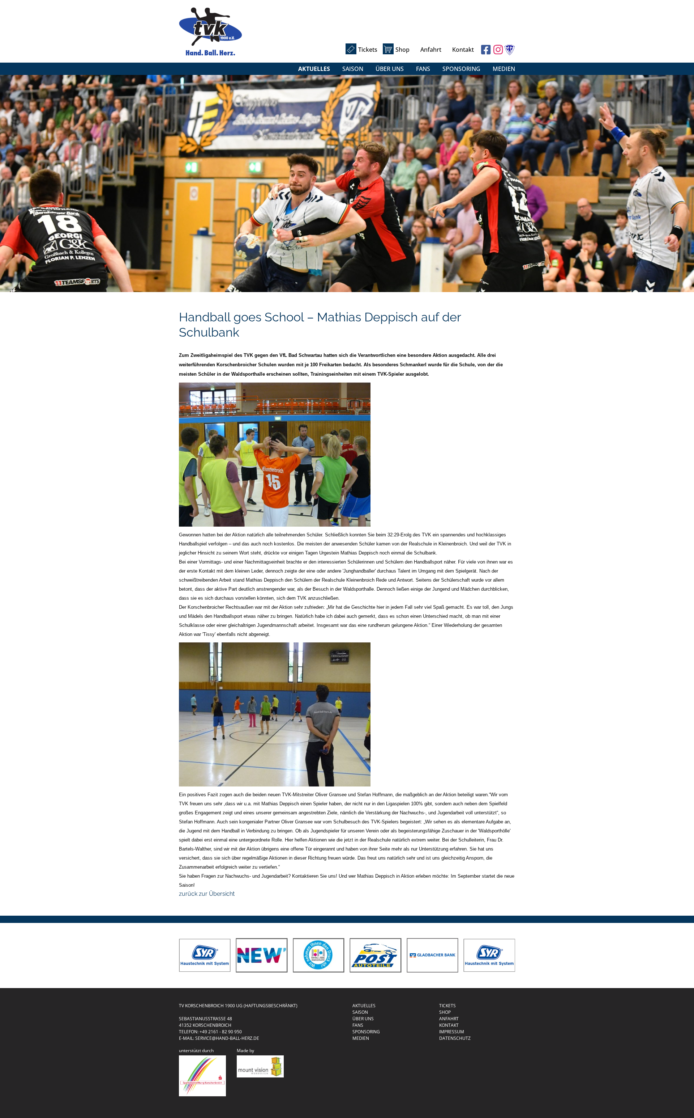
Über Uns (390, 69)
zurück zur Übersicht (207, 893)
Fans (423, 69)
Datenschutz (455, 1038)
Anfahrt (430, 50)
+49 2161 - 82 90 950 (221, 1032)
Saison (352, 69)
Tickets (367, 50)
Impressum (451, 1032)
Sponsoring (461, 69)
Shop (402, 50)
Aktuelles (314, 69)
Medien (504, 69)
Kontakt (463, 50)
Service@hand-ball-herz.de (227, 1038)
